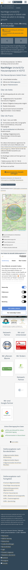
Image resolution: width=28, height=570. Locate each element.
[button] (25, 2)
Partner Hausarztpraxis (11, 493)
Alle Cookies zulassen (14, 308)
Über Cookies (22, 260)
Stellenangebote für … (9, 5)
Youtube (4, 563)
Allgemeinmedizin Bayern (11, 460)
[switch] (24, 292)
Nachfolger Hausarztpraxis (7, 8)
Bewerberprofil (17, 51)
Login (9, 2)
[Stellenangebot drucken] (21, 41)
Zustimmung (5, 260)
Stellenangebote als (12, 180)
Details (14, 260)
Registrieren (18, 2)
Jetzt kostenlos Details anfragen (14, 173)
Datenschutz (5, 541)
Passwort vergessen (7, 552)
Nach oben (15, 442)
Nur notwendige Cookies (14, 312)
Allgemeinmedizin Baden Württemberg (11, 456)
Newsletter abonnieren (8, 555)
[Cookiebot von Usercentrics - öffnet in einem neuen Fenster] (19, 256)
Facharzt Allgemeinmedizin (12, 483)
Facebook (5, 558)
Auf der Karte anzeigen (7, 25)
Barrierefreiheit (6, 547)
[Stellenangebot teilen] (7, 41)
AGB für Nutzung (7, 538)
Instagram (5, 560)
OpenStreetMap (22, 230)
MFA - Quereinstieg (9, 501)
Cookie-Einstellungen (8, 544)
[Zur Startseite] (1, 5)
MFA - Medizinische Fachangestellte (14, 496)
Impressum (5, 536)
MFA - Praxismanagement (11, 498)
